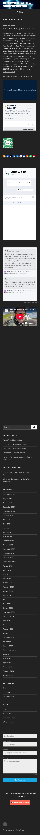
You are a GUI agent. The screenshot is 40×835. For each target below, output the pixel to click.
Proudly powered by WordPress (13, 830)
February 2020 (8, 671)
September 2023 (9, 562)
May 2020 (6, 658)
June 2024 (7, 524)
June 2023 (7, 570)
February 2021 (8, 629)
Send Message (20, 780)
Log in (5, 709)
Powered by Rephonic (30, 302)
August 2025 (8, 499)
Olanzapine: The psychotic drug (14, 448)
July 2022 (6, 600)
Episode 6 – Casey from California (19, 28)
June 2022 (7, 604)
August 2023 (8, 566)
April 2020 (7, 663)
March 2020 (7, 667)
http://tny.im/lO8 (9, 72)
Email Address (7, 741)
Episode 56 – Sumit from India (14, 453)
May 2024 (6, 528)
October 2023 (8, 558)
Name (5, 733)
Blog (4, 688)
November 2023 (9, 553)
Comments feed (9, 718)
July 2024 (6, 520)
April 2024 (7, 532)
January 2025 (8, 503)
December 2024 (9, 507)
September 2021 (9, 616)
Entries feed (7, 714)
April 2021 (6, 621)
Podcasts (6, 692)
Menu (21, 12)
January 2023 (8, 591)
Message (6, 758)
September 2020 (9, 650)
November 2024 (9, 511)
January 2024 (8, 545)
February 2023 (8, 587)
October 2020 (8, 646)
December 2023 (9, 549)
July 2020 (6, 654)
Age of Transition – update (12, 440)
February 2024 (8, 541)
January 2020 (8, 675)
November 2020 (9, 642)
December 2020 (9, 637)
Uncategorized (8, 696)
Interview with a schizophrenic (17, 5)
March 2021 (7, 625)
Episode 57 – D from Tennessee (14, 444)
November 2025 (9, 494)
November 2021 (9, 612)
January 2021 (8, 633)
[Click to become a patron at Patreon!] (20, 805)
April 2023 (7, 579)
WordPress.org (8, 722)
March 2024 (7, 536)
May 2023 (6, 574)
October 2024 (8, 515)
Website (5, 749)
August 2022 (8, 595)
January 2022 (8, 608)
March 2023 (7, 583)
